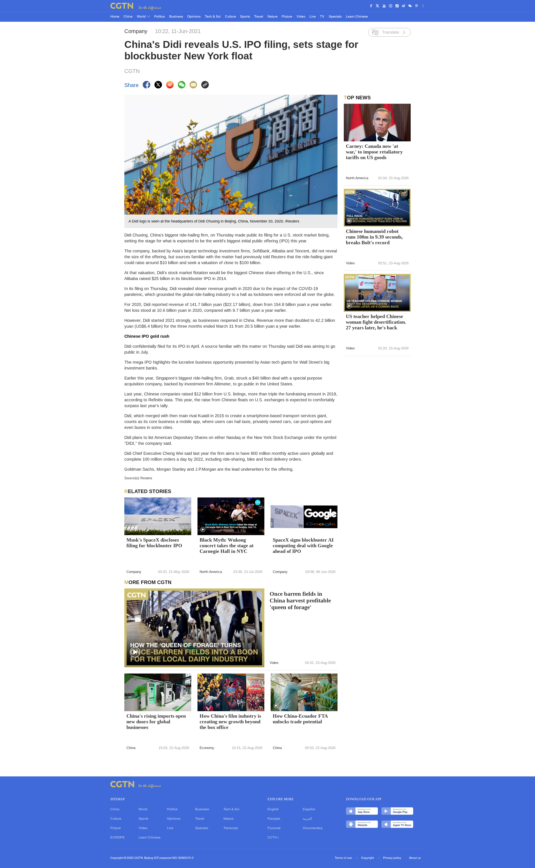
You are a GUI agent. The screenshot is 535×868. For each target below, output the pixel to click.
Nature (273, 16)
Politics (159, 16)
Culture (230, 16)
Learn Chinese (357, 16)
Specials (335, 16)
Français (274, 818)
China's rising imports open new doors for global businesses (156, 721)
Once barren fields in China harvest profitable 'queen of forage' (300, 600)
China (128, 16)
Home (114, 16)
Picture (287, 16)
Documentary (313, 828)
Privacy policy (392, 858)
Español (309, 809)
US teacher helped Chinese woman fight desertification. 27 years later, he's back (376, 322)
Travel (258, 16)
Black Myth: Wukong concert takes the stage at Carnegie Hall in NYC (226, 545)
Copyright (368, 858)
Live (313, 16)
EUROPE (117, 837)
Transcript (230, 828)
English (273, 809)
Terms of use (344, 858)
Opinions (194, 16)
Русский (274, 828)
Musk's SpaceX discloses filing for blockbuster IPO (154, 542)
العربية (307, 818)
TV (322, 16)
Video (301, 16)
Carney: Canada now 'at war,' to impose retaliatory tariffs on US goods (374, 151)
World (141, 16)
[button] (203, 530)
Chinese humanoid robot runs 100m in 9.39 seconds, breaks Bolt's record (374, 237)
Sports (245, 16)
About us (415, 858)
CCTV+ (273, 837)
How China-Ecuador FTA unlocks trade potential (300, 718)
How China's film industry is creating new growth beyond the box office (230, 721)
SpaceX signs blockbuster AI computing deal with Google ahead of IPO (303, 545)
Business (176, 16)
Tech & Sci (213, 16)
